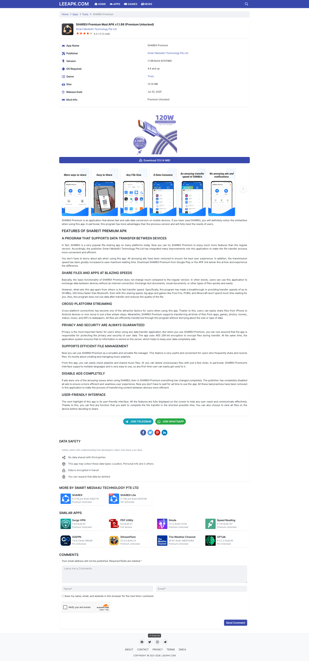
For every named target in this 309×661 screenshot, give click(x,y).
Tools (85, 14)
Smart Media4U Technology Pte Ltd (96, 29)
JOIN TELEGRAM (140, 421)
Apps (75, 14)
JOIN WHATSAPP (173, 421)
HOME (101, 4)
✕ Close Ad (155, 635)
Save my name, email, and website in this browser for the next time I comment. (109, 596)
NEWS (148, 4)
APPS (116, 4)
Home (65, 14)
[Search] (246, 4)
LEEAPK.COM (74, 4)
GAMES (132, 4)
